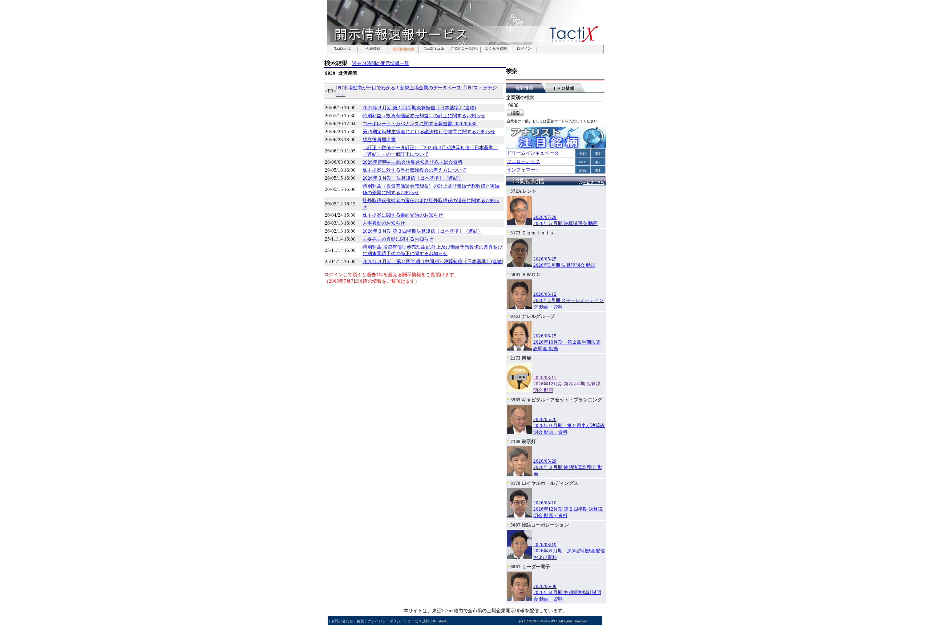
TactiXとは (342, 48)
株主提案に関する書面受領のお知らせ (403, 215)
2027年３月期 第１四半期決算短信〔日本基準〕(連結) (419, 107)
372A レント (523, 191)
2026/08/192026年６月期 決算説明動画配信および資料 (569, 551)
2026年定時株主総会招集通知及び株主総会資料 (412, 162)
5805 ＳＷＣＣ (525, 274)
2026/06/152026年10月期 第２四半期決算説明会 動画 (567, 342)
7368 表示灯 (523, 441)
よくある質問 (496, 48)
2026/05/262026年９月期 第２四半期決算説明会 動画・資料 (569, 426)
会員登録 (373, 48)
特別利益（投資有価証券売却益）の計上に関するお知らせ (424, 115)
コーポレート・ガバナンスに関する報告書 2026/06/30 (420, 123)
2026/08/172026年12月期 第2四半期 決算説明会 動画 (567, 384)
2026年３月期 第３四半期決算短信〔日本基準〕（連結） (422, 231)
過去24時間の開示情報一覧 (380, 63)
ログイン (524, 48)
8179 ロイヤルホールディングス (544, 483)
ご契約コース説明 (465, 48)
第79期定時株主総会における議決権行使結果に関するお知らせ (429, 131)
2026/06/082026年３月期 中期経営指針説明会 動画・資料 (567, 593)
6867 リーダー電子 (530, 566)
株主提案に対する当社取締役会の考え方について (414, 170)
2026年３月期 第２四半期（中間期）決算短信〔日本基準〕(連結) (433, 261)
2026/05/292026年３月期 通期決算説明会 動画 (567, 467)
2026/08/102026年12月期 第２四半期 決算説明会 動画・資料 (568, 509)
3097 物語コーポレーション (539, 525)
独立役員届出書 (379, 139)
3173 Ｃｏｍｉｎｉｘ (532, 233)
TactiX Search (434, 48)
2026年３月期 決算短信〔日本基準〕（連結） (412, 178)
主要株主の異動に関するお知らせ (398, 239)
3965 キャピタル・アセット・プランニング (556, 399)
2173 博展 (520, 358)
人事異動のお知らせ (384, 223)
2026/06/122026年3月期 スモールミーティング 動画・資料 (568, 300)
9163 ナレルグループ (532, 316)
